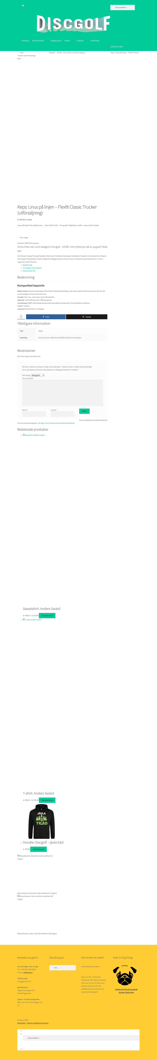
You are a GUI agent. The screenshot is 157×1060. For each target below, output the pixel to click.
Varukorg (25, 40)
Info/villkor (94, 40)
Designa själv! (56, 40)
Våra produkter (38, 40)
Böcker (67, 40)
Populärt (80, 40)
